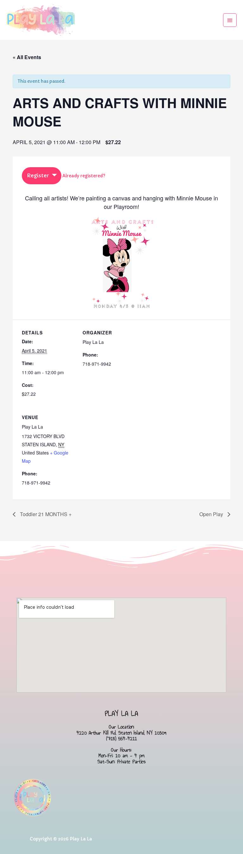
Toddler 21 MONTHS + (45, 514)
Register (38, 175)
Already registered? (83, 176)
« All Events (27, 57)
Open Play (211, 514)
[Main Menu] (230, 20)
